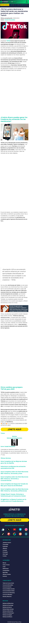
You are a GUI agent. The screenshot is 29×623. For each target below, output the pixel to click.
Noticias (14, 436)
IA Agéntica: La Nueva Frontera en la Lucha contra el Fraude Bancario (13, 500)
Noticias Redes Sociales (8, 609)
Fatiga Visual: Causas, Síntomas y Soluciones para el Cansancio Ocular (13, 495)
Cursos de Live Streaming (9, 592)
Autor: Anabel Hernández (8, 446)
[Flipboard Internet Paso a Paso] (8, 534)
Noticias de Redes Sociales (14, 438)
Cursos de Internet (7, 586)
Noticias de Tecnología (8, 605)
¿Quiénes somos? (7, 542)
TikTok (8, 40)
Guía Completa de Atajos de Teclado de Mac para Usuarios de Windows (14, 485)
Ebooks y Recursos (7, 596)
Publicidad (5, 546)
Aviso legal (5, 554)
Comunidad (5, 544)
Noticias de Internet (7, 607)
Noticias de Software (7, 616)
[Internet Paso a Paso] (9, 1)
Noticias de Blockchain (8, 611)
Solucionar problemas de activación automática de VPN (13, 467)
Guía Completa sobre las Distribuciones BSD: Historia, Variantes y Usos (14, 472)
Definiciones (5, 568)
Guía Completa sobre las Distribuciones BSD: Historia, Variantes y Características (14, 478)
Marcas (4, 562)
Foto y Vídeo (17, 4)
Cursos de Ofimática (7, 594)
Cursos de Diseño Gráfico (9, 590)
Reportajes (5, 572)
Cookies (5, 556)
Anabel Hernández (10, 20)
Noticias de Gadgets (7, 614)
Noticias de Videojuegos (8, 612)
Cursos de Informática (8, 585)
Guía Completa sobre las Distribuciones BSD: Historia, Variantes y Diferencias (14, 490)
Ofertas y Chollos (7, 574)
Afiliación (5, 548)
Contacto (5, 550)
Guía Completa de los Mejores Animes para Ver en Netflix (14, 462)
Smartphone (23, 4)
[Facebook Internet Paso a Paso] (2, 529)
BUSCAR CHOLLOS (5, 4)
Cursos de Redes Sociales (9, 588)
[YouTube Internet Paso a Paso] (14, 529)
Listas (4, 566)
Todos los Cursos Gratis (8, 583)
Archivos (5, 576)
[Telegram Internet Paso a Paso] (20, 529)
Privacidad (5, 552)
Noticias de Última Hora (8, 603)
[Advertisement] (14, 87)
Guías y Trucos (6, 564)
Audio (11, 4)
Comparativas (6, 570)
